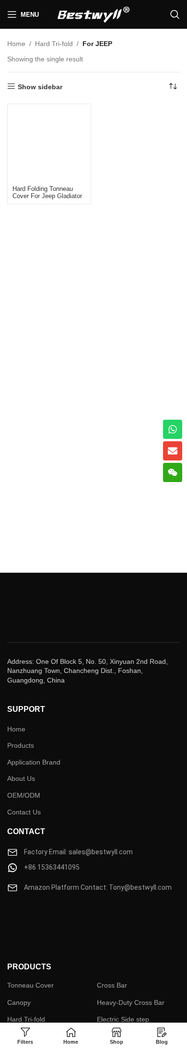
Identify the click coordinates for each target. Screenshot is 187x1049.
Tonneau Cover (30, 985)
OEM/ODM (23, 795)
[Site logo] (93, 14)
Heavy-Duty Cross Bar (130, 1002)
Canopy (19, 1002)
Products (20, 745)
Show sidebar (40, 87)
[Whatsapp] (172, 429)
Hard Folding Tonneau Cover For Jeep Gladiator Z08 (47, 196)
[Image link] (36, 922)
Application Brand (33, 762)
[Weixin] (172, 472)
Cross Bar (112, 985)
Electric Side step (123, 1019)
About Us (21, 778)
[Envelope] (172, 450)
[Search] (175, 14)
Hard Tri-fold (54, 43)
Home (16, 43)
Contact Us (24, 812)
